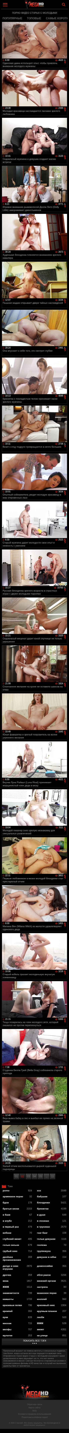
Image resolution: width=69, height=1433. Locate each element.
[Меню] (6, 5)
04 (34, 1176)
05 (40, 1176)
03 (28, 1176)
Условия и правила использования (34, 1414)
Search (63, 4)
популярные (12, 18)
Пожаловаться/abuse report (35, 1417)
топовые (34, 18)
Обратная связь (34, 1404)
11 (52, 1176)
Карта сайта (34, 1407)
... (47, 1176)
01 (16, 1176)
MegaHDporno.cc (43, 6)
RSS (34, 1411)
